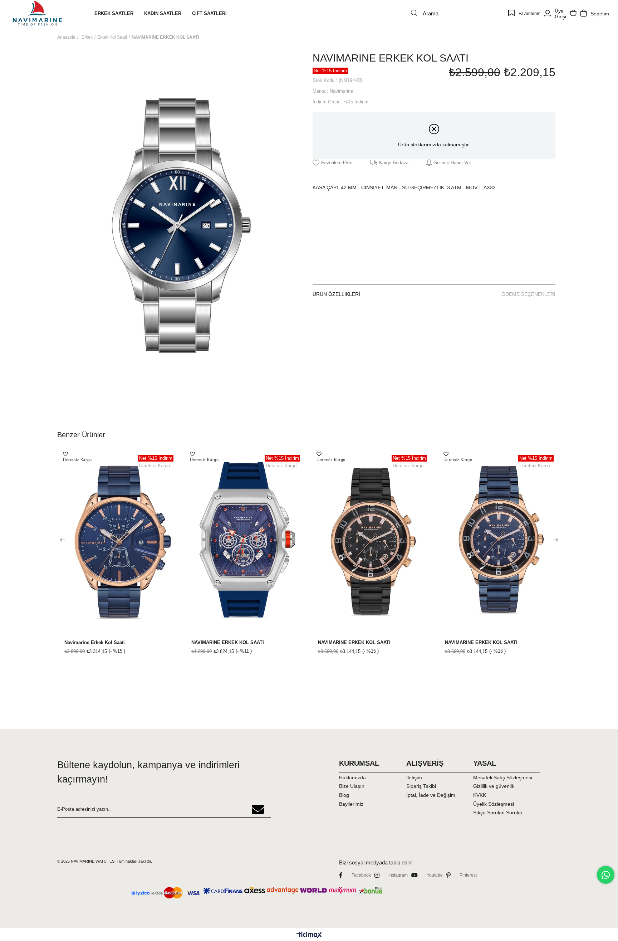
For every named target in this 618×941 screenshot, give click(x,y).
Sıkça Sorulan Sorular (498, 812)
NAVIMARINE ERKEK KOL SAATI (227, 642)
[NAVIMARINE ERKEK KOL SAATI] (246, 540)
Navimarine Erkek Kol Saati (94, 642)
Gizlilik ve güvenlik (493, 786)
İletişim (414, 777)
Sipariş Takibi (421, 786)
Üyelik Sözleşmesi (493, 804)
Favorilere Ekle (65, 454)
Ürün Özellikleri (336, 294)
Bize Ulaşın (351, 786)
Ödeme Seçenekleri (528, 294)
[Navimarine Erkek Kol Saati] (119, 540)
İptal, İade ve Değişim (430, 795)
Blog (344, 795)
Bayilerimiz (351, 804)
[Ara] (414, 13)
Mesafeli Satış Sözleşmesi (502, 777)
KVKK (479, 795)
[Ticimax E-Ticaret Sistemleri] (309, 935)
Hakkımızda (352, 777)
